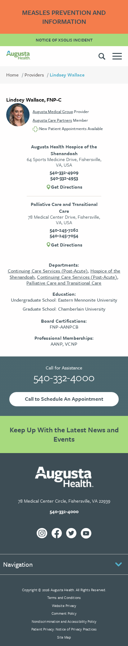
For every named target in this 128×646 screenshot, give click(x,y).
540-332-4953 (64, 177)
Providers (34, 74)
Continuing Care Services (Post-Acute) (48, 270)
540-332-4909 (64, 172)
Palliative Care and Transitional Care (64, 207)
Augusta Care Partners (52, 120)
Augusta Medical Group (53, 111)
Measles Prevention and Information (64, 17)
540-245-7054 (64, 235)
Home (12, 74)
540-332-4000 (64, 377)
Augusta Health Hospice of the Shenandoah (64, 150)
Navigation (18, 564)
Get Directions (66, 187)
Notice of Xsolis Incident (64, 40)
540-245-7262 (64, 229)
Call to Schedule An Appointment (64, 399)
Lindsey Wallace (67, 74)
